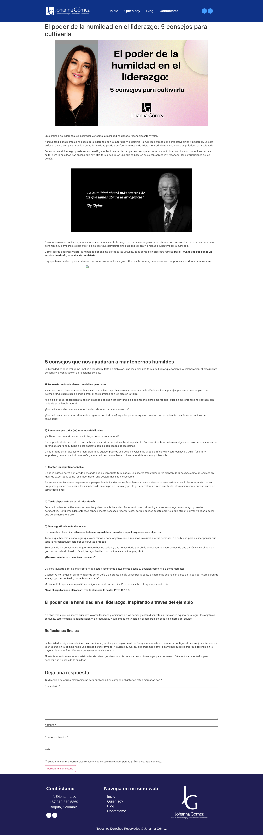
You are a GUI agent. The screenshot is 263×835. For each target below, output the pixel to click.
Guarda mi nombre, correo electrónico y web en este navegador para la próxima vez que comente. (104, 761)
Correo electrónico (56, 737)
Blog (150, 11)
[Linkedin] (204, 11)
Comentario (52, 686)
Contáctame (169, 11)
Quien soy (132, 11)
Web (47, 749)
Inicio (114, 11)
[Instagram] (210, 11)
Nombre (50, 725)
